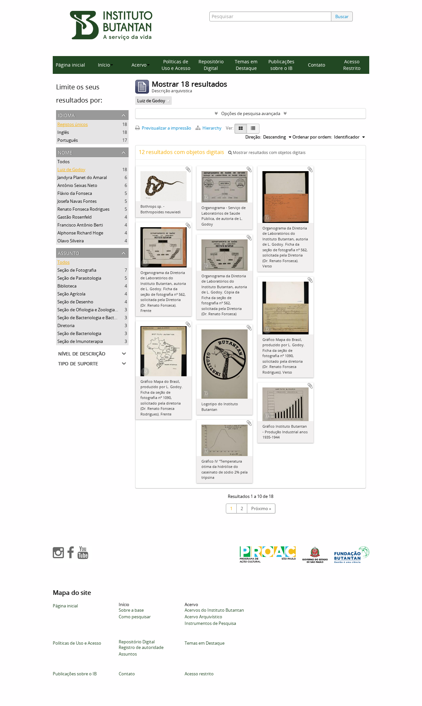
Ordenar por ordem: (312, 137)
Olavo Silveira (70, 241)
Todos (63, 162)
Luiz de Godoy (71, 169)
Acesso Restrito (351, 64)
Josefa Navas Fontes (77, 201)
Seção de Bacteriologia (79, 333)
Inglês (63, 132)
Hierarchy (212, 128)
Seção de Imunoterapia (80, 341)
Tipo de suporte (78, 362)
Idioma (66, 114)
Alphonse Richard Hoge (80, 233)
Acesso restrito (199, 674)
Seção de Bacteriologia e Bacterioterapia (96, 318)
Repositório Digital (211, 64)
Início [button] (104, 65)
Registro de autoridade (141, 647)
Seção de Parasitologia (79, 278)
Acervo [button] (139, 65)
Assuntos (128, 654)
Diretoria (66, 325)
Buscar (341, 16)
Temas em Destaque (246, 64)
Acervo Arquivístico (203, 617)
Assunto (68, 252)
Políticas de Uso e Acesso (176, 64)
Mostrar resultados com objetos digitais (269, 152)
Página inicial (70, 65)
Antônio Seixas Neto (77, 185)
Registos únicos (72, 124)
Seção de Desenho (75, 302)
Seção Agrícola (71, 294)
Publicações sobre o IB (281, 64)
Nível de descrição (81, 353)
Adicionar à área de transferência (188, 169)
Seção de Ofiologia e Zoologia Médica (93, 310)
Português (67, 140)
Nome (65, 151)
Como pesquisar (135, 617)
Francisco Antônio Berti (80, 225)
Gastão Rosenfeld (74, 217)
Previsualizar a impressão (166, 128)
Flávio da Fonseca (74, 193)
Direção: (253, 137)
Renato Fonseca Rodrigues (83, 209)
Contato (316, 65)
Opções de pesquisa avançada (250, 113)
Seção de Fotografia (76, 270)
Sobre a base (131, 610)
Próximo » (261, 508)
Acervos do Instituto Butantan (214, 610)
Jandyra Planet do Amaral (82, 177)
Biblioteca (66, 286)
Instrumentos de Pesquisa (210, 623)
